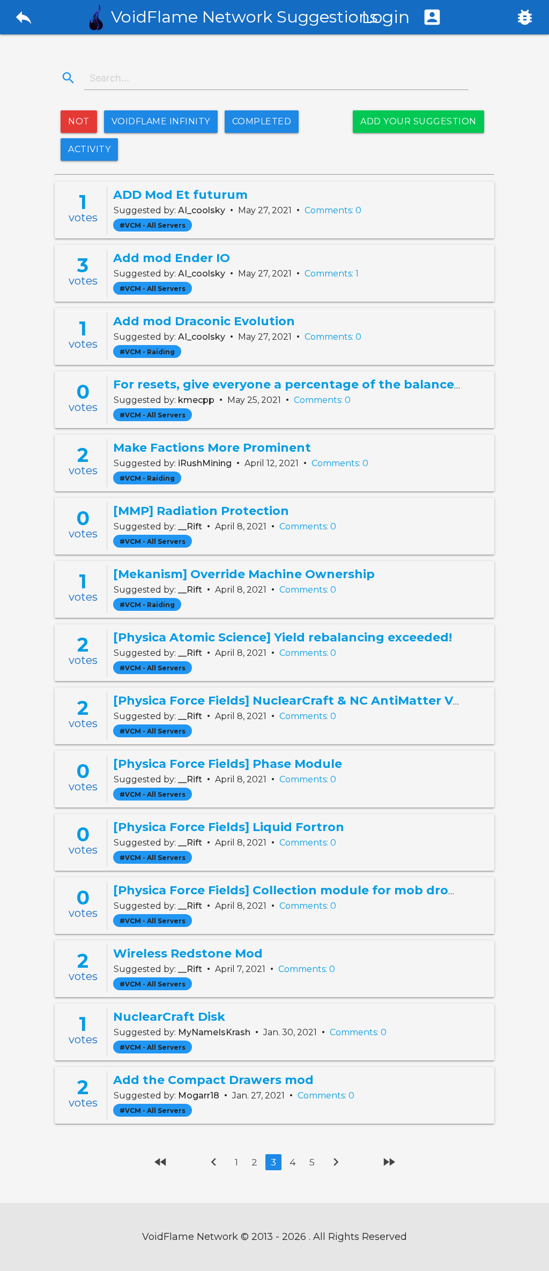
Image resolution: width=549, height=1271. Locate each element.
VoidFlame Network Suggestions (244, 17)
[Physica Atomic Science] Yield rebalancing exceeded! (282, 637)
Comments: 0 (333, 210)
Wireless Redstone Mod (188, 953)
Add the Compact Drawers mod (213, 1080)
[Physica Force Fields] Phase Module (227, 764)
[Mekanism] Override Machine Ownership (244, 574)
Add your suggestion (418, 121)
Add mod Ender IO (171, 258)
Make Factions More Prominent (212, 447)
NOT (79, 121)
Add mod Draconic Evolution (204, 321)
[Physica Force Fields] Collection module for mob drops (288, 890)
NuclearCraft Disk (169, 1017)
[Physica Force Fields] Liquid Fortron (228, 827)
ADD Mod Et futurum (180, 195)
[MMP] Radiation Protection (201, 511)
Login (401, 16)
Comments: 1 (332, 273)
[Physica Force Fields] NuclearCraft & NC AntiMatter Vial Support (318, 700)
